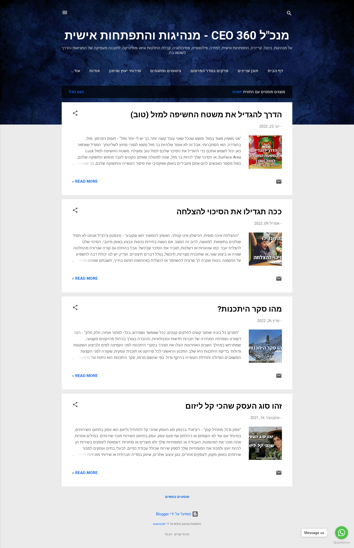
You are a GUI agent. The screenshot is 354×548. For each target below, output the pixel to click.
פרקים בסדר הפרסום (209, 70)
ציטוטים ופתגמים (165, 70)
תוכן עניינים (248, 70)
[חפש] (289, 14)
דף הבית (275, 70)
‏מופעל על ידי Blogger (174, 514)
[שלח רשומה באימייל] (279, 183)
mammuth (159, 524)
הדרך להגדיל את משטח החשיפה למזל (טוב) (206, 114)
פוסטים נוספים (177, 497)
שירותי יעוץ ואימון (125, 70)
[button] (75, 114)
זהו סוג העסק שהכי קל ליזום (233, 405)
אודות (94, 70)
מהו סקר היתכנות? (249, 308)
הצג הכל (76, 92)
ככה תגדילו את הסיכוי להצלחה (229, 211)
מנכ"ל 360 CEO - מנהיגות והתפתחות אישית (177, 35)
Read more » (85, 181)
